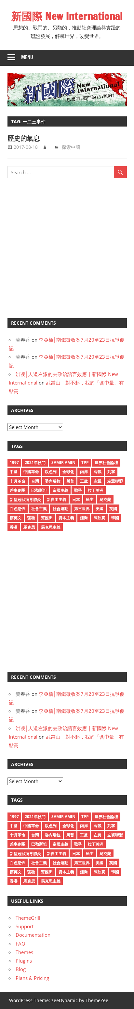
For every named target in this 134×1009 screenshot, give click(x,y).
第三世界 (82, 508)
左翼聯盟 (115, 481)
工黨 (84, 481)
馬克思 (29, 527)
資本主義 (66, 518)
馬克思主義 (50, 527)
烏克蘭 (105, 499)
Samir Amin (63, 462)
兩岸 (84, 471)
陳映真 (99, 518)
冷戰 (97, 471)
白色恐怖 (17, 508)
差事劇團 (17, 490)
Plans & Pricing (32, 978)
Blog (21, 969)
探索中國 (71, 147)
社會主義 (39, 508)
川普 (70, 481)
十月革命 (17, 481)
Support (25, 926)
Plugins (24, 960)
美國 (99, 508)
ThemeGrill (28, 918)
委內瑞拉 (52, 481)
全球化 (68, 471)
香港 (14, 527)
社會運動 (60, 508)
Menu (27, 57)
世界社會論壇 (106, 462)
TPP (85, 462)
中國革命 (31, 471)
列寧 (111, 471)
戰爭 (78, 490)
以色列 (51, 471)
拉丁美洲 (95, 490)
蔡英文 (15, 518)
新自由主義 (56, 499)
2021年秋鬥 (35, 462)
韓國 (115, 518)
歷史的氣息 (23, 138)
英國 (113, 508)
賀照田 (47, 518)
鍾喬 (84, 518)
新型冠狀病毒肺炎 (25, 499)
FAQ (20, 943)
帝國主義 (60, 490)
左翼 (97, 481)
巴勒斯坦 (39, 490)
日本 (76, 499)
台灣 (35, 481)
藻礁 (31, 518)
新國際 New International (67, 16)
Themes (24, 952)
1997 (14, 462)
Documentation (33, 935)
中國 (14, 471)
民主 (90, 499)
